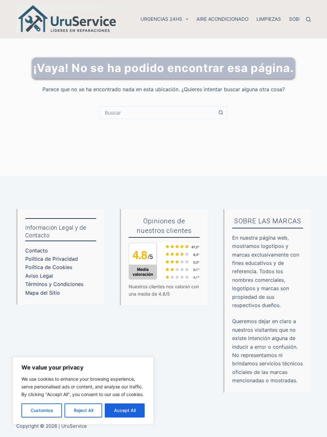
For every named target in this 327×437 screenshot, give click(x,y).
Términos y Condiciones (54, 284)
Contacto (36, 250)
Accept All (125, 410)
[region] (83, 390)
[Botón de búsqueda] (221, 112)
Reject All (83, 410)
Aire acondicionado (222, 19)
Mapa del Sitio (42, 293)
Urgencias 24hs (161, 19)
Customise (42, 410)
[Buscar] (308, 19)
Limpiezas (268, 19)
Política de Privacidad (51, 259)
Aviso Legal (39, 276)
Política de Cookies (48, 267)
